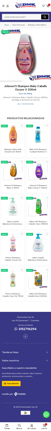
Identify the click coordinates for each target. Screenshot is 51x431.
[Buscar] (45, 16)
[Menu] (3, 6)
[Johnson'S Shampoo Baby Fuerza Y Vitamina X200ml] (38, 170)
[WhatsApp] (25, 336)
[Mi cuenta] (8, 6)
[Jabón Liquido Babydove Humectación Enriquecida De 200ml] (38, 243)
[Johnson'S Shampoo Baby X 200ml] (13, 170)
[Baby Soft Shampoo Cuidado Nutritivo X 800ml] (38, 134)
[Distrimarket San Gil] (25, 6)
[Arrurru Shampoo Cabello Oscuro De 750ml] (13, 243)
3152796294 (27, 329)
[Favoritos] (43, 6)
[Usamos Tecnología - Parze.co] (14, 394)
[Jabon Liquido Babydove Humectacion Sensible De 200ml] (13, 207)
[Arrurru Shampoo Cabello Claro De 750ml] (13, 279)
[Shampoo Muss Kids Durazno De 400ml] (13, 134)
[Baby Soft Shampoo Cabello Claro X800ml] (38, 207)
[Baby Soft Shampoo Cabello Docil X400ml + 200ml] (38, 279)
